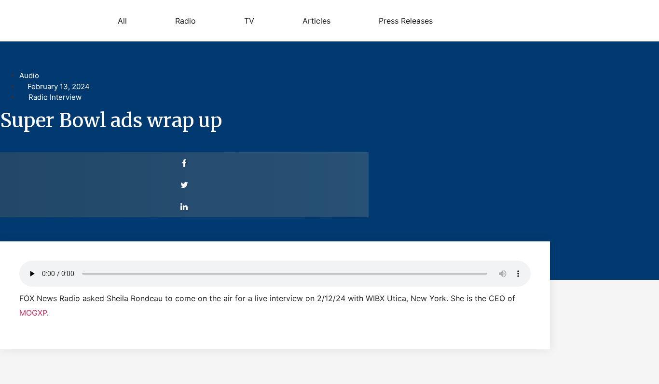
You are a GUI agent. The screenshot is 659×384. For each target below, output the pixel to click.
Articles (316, 21)
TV (249, 21)
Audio (29, 75)
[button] (184, 163)
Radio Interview (55, 97)
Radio (185, 21)
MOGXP (33, 313)
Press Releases (406, 21)
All (122, 21)
